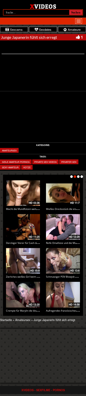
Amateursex (9, 150)
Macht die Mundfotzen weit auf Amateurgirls (31, 209)
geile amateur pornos (16, 161)
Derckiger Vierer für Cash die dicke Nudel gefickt (33, 243)
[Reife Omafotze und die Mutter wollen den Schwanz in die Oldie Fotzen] (63, 227)
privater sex (68, 161)
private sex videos (45, 161)
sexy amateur (10, 167)
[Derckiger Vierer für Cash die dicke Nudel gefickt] (23, 227)
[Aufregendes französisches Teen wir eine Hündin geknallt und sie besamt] (63, 295)
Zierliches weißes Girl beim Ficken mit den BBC (32, 276)
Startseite (6, 320)
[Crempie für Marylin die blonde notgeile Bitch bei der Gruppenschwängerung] (23, 295)
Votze (27, 167)
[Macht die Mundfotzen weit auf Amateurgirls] (23, 193)
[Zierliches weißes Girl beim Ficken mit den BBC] (23, 261)
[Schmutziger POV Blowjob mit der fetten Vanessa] (63, 261)
